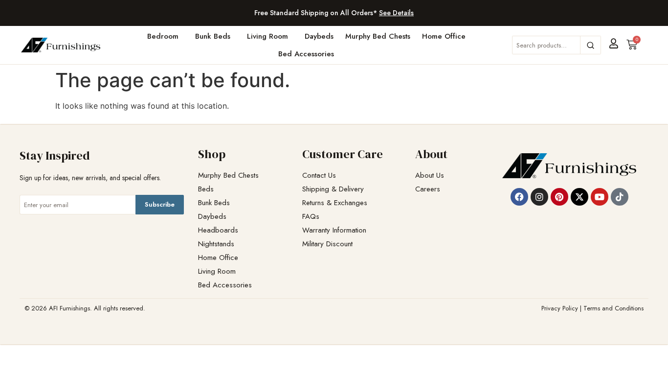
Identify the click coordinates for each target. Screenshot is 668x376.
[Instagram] (539, 197)
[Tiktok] (619, 197)
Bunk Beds (212, 36)
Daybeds (319, 36)
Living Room (267, 36)
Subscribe (160, 204)
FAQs (310, 216)
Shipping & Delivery (333, 189)
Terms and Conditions (613, 308)
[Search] (590, 45)
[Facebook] (519, 197)
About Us (429, 175)
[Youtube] (599, 197)
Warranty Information (334, 230)
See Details (396, 13)
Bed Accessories (306, 53)
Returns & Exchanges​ (334, 203)
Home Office (444, 36)
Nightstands (216, 244)
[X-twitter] (579, 197)
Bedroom (162, 36)
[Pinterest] (559, 197)
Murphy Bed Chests (377, 36)
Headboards (218, 230)
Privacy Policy (559, 308)
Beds (206, 189)
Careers (427, 189)
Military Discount (327, 244)
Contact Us (319, 175)
